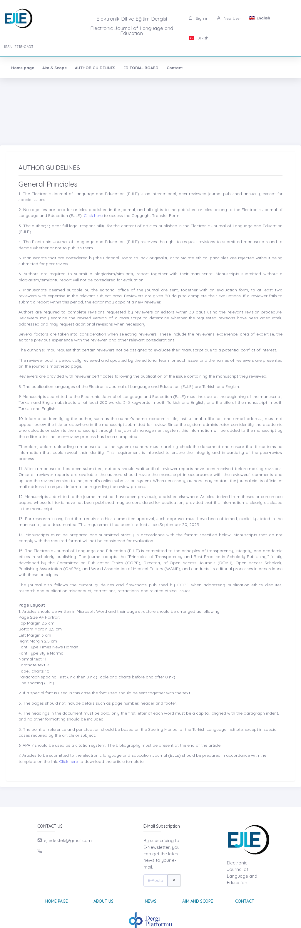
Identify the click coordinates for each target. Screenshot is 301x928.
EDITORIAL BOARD (140, 67)
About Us (103, 901)
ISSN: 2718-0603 (18, 46)
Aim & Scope (54, 67)
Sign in (201, 18)
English (262, 18)
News (150, 901)
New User (232, 18)
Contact (175, 67)
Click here (93, 215)
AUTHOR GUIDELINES (95, 67)
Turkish (201, 38)
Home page (22, 67)
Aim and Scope (197, 901)
